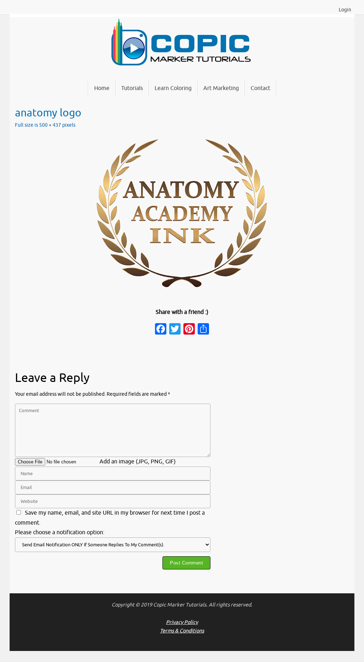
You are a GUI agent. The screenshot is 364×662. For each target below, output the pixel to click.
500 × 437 (50, 125)
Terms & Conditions (182, 630)
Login (345, 10)
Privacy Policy (182, 622)
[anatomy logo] (182, 213)
